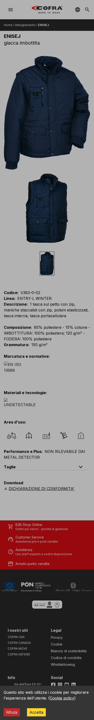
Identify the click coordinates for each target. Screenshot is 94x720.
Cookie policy (62, 698)
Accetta (36, 712)
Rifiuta (11, 712)
